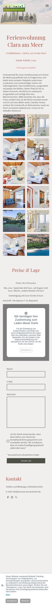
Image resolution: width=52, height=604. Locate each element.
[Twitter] (16, 497)
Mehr (8, 595)
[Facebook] (20, 18)
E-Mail (9, 381)
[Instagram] (12, 497)
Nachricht (11, 394)
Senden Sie (26, 460)
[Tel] (31, 18)
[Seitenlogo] (14, 8)
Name (10, 368)
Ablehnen (25, 601)
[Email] (26, 18)
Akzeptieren (26, 350)
